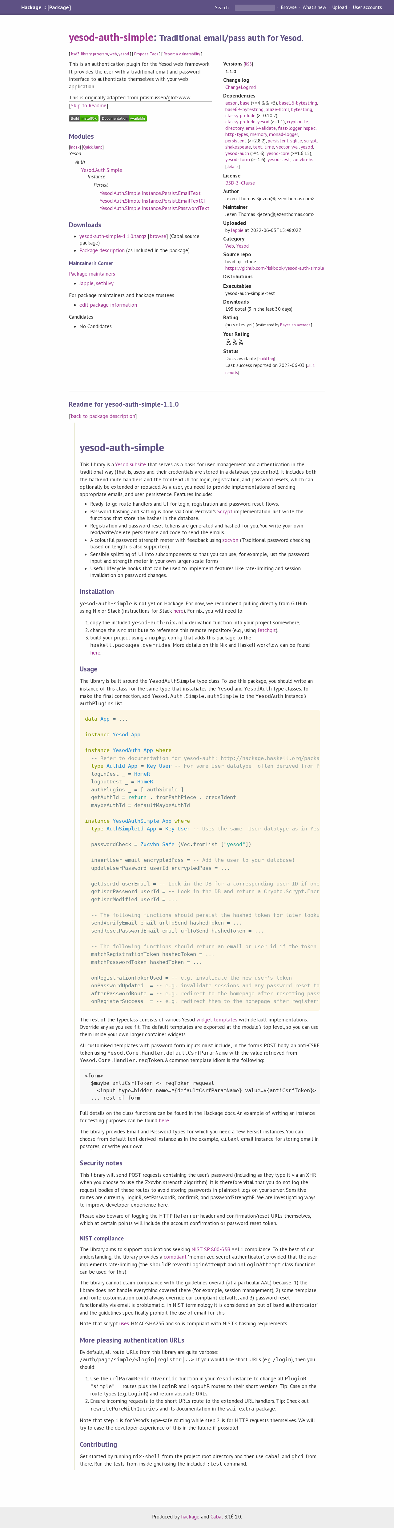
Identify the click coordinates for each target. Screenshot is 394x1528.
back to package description (103, 416)
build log (266, 358)
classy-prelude (240, 115)
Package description (102, 250)
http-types (236, 134)
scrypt (310, 140)
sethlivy (105, 283)
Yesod (242, 246)
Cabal (217, 1516)
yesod (124, 54)
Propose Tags (146, 54)
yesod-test (278, 159)
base (245, 103)
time (269, 147)
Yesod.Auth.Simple (101, 170)
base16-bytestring (298, 103)
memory (258, 134)
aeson (231, 103)
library (86, 54)
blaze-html (277, 109)
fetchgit (266, 630)
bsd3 (75, 54)
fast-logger (289, 128)
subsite (138, 464)
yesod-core (278, 153)
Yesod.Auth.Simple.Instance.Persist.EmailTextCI (152, 200)
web (113, 54)
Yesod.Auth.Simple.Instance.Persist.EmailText (150, 193)
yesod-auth (237, 153)
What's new (314, 7)
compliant (175, 1256)
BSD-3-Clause (240, 183)
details (232, 166)
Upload (339, 7)
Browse (288, 7)
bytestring (301, 109)
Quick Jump (93, 147)
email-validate (261, 128)
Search (222, 7)
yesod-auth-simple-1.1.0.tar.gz (112, 236)
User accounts (367, 7)
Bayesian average (295, 325)
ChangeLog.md (240, 87)
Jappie (86, 283)
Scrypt (224, 511)
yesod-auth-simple (111, 37)
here (178, 610)
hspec (309, 128)
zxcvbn (230, 540)
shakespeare (238, 147)
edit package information (108, 304)
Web (229, 246)
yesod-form (237, 159)
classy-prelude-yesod (247, 121)
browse (158, 236)
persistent (235, 140)
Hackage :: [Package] (45, 7)
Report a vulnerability (182, 54)
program (100, 54)
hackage (190, 1516)
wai (295, 147)
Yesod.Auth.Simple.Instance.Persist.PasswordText (154, 208)
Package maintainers (92, 273)
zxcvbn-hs (302, 159)
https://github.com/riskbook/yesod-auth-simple (274, 268)
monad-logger (283, 134)
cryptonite (297, 121)
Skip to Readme (89, 105)
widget (204, 1019)
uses (124, 1323)
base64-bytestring (244, 109)
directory (234, 128)
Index (75, 147)
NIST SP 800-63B (210, 1249)
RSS (248, 64)
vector (282, 147)
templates (225, 1019)
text (257, 147)
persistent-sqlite (285, 140)
